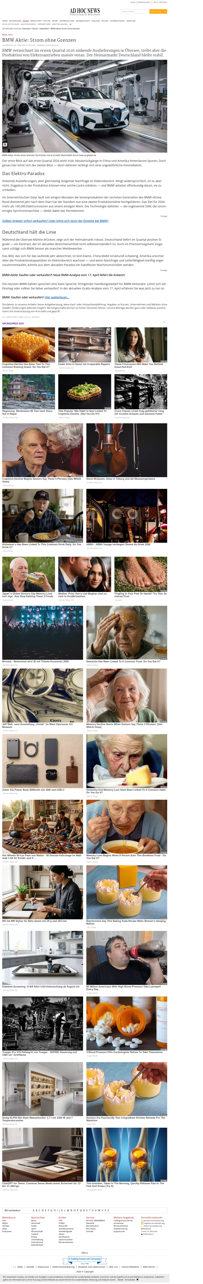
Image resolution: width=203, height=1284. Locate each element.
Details (120, 1279)
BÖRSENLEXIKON (144, 2)
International (37, 1242)
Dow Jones (6, 1231)
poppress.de (119, 1231)
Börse (35, 28)
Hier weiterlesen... (57, 297)
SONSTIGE (130, 20)
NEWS (5, 20)
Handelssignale (65, 1231)
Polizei (34, 1237)
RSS (155, 2)
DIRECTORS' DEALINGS (60, 24)
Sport (33, 1228)
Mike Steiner (149, 1266)
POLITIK (47, 20)
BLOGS (133, 2)
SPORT (55, 20)
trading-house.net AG (123, 1220)
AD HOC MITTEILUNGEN (10, 24)
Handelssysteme (66, 1228)
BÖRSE (26, 20)
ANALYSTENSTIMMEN (28, 24)
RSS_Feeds (91, 1228)
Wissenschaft (37, 1231)
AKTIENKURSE (15, 20)
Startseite (26, 28)
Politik (34, 1226)
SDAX (4, 1228)
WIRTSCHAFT (36, 20)
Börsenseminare (66, 1242)
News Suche (156, 11)
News (20, 1266)
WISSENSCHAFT (83, 20)
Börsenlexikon (13, 1210)
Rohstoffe (63, 1226)
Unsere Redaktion (130, 1266)
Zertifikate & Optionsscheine (66, 1238)
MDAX (5, 1223)
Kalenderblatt (37, 1245)
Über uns (113, 1266)
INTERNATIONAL (117, 20)
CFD (60, 1220)
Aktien (61, 1234)
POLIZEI (105, 20)
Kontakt (89, 1231)
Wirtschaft (35, 1223)
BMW (4, 35)
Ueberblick (44, 28)
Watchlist (90, 1223)
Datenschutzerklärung (63, 1266)
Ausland (34, 1234)
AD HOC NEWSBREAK (95, 1220)
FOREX (62, 1223)
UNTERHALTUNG (66, 20)
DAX (4, 1220)
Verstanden (130, 1279)
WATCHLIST (163, 2)
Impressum (43, 1266)
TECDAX (5, 1226)
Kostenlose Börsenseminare (121, 1224)
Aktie (10, 35)
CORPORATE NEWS (44, 24)
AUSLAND (95, 20)
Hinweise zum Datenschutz (91, 1266)
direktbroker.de (121, 1228)
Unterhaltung (37, 1239)
